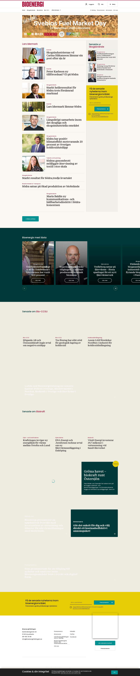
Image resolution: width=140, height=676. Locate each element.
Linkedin (72, 631)
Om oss (115, 10)
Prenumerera (101, 10)
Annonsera (109, 10)
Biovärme (40, 10)
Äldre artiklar (30, 219)
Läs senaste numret (105, 643)
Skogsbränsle (31, 10)
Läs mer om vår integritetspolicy (100, 116)
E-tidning (93, 10)
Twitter (72, 634)
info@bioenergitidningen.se (32, 639)
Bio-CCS (46, 10)
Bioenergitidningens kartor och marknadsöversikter (60, 642)
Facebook (73, 637)
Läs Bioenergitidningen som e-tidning (61, 637)
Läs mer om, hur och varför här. (71, 673)
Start (23, 10)
